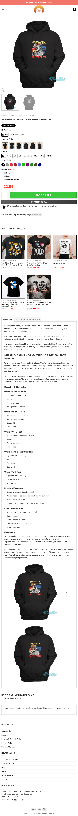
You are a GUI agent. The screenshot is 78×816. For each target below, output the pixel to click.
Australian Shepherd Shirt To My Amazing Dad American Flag (39, 304)
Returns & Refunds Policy (11, 739)
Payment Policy (7, 763)
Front (8, 173)
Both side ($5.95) (12, 179)
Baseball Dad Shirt (59, 263)
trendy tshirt (36, 215)
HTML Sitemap (7, 775)
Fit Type (4, 130)
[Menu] (2, 9)
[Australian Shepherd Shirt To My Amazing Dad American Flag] (39, 287)
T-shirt (20, 115)
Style (4, 139)
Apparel (12, 115)
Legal (3, 771)
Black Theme (31, 115)
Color (3, 160)
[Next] (72, 54)
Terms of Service (8, 747)
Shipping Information (9, 759)
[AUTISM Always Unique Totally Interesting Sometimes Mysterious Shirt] (13, 287)
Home (3, 115)
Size (3, 151)
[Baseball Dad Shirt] (64, 247)
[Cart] (74, 9)
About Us (5, 735)
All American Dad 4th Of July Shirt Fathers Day (37, 264)
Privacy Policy (7, 743)
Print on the (6, 169)
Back (8, 176)
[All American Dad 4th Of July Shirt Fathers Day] (39, 247)
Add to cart (43, 195)
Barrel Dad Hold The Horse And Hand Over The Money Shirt (12, 264)
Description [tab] (7, 319)
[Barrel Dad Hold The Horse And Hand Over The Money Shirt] (13, 247)
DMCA (4, 767)
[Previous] (5, 54)
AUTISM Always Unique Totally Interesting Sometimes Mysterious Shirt (12, 305)
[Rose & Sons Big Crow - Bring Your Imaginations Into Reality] (39, 9)
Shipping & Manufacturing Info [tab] (28, 319)
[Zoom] (4, 90)
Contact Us (6, 731)
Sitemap (4, 779)
